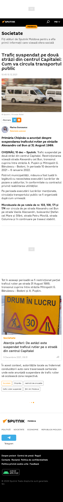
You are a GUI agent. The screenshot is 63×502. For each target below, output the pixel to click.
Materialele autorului (18, 131)
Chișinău (17, 383)
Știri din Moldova (32, 389)
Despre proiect (9, 455)
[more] (58, 357)
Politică (6, 429)
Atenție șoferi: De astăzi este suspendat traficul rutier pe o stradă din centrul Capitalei (30, 347)
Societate (9, 338)
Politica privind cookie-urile (15, 464)
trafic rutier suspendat (12, 389)
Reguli (38, 455)
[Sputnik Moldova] (9, 23)
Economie (32, 429)
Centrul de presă (25, 455)
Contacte (6, 459)
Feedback (34, 464)
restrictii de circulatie (33, 383)
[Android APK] (10, 472)
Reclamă (15, 459)
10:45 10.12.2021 (9, 74)
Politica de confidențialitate (34, 459)
